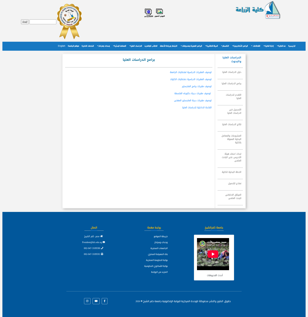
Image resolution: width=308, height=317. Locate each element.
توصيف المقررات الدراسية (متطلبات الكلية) (191, 79)
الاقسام (225, 46)
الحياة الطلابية (212, 46)
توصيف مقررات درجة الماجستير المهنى (193, 100)
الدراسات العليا (136, 46)
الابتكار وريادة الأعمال (168, 46)
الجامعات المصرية (159, 248)
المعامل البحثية (120, 46)
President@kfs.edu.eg (92, 242)
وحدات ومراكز (104, 46)
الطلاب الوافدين (151, 46)
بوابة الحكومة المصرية (157, 260)
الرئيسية (291, 46)
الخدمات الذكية (88, 46)
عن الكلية (282, 46)
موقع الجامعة (73, 46)
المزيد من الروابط (159, 272)
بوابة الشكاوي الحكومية (156, 266)
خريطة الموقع (161, 236)
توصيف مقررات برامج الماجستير (197, 86)
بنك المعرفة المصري (158, 254)
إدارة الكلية (269, 46)
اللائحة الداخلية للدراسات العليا (197, 107)
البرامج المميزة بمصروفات (192, 46)
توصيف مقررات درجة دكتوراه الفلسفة (192, 93)
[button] (104, 301)
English (61, 46)
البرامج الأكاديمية (240, 46)
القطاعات (256, 46)
